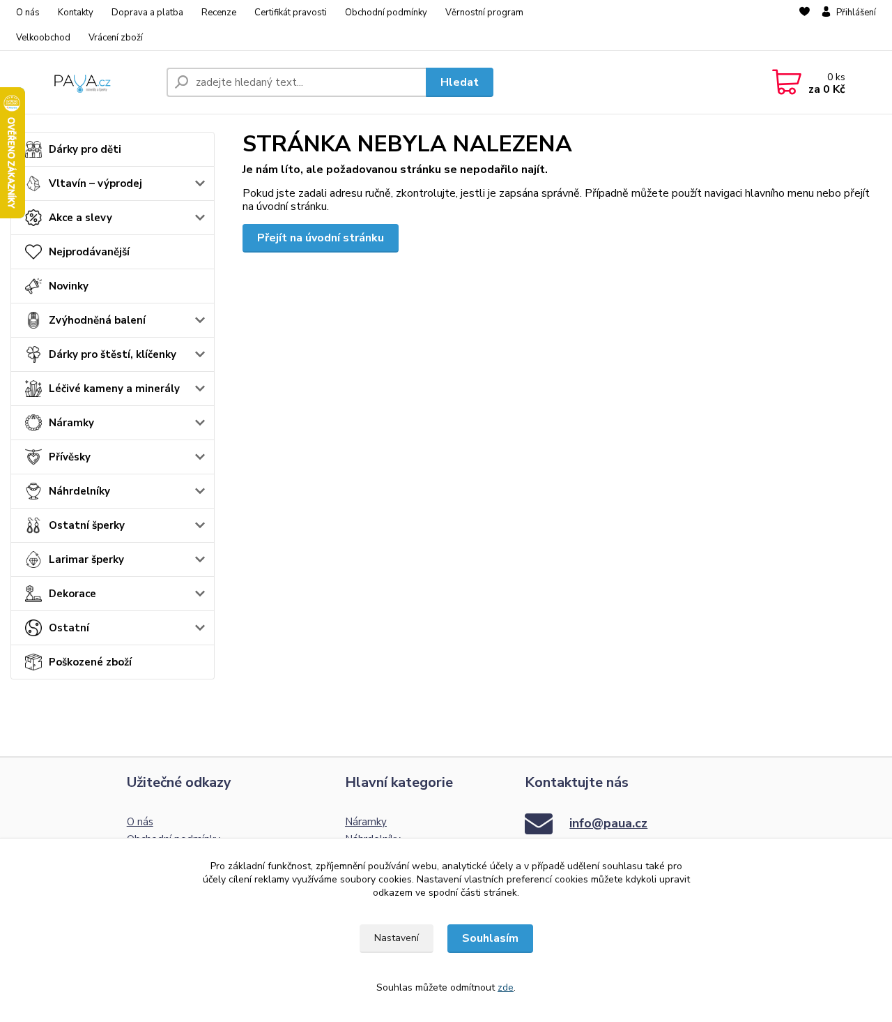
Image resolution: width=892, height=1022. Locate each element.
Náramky (71, 423)
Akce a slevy (80, 218)
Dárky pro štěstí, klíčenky (112, 354)
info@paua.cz (608, 823)
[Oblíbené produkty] (804, 26)
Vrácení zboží (116, 37)
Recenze (218, 12)
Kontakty (75, 12)
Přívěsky (70, 457)
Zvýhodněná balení (97, 320)
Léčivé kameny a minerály (114, 389)
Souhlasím (490, 938)
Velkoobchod (43, 37)
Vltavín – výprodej (95, 183)
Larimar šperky (86, 559)
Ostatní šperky (87, 525)
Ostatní (69, 628)
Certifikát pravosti (290, 12)
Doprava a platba (147, 12)
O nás (28, 12)
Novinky (69, 286)
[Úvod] (82, 82)
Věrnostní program (484, 12)
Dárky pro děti (85, 149)
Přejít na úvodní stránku (320, 238)
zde (506, 987)
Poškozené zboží (90, 662)
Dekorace (72, 594)
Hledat (459, 82)
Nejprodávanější (89, 252)
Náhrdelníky (79, 491)
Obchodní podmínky (386, 12)
